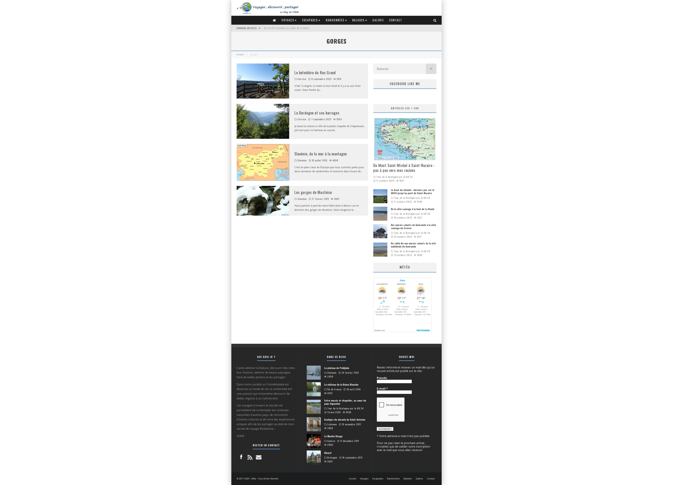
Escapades (310, 20)
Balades (358, 20)
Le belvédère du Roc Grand (315, 72)
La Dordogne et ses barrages (316, 113)
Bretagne (332, 457)
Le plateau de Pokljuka (336, 368)
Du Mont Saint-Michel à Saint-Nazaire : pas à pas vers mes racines (404, 167)
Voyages (287, 20)
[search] (431, 69)
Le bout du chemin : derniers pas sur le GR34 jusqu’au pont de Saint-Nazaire (412, 191)
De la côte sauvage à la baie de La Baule (412, 209)
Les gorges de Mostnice (313, 192)
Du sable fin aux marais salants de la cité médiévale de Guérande (413, 244)
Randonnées (335, 20)
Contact (395, 20)
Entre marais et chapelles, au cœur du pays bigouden (345, 402)
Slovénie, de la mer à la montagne (320, 153)
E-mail (382, 388)
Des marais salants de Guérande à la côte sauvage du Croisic (299, 28)
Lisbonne (332, 424)
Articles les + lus (405, 108)
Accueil (352, 479)
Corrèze (302, 79)
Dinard (327, 453)
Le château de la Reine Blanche (341, 384)
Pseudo (382, 378)
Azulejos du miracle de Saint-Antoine (344, 419)
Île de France (334, 389)
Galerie (378, 20)
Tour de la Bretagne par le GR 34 (394, 176)
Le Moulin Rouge (333, 436)
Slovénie (302, 160)
